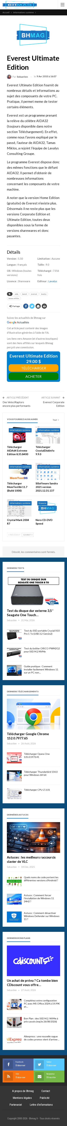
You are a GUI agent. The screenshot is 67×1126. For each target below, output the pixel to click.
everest (34, 294)
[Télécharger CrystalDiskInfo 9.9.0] (48, 434)
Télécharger (33, 368)
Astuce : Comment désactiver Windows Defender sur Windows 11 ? (41, 916)
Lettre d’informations (41, 1104)
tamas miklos (14, 298)
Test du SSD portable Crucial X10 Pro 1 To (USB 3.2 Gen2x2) (42, 632)
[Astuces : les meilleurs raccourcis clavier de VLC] (33, 837)
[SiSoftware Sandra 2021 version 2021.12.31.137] (48, 471)
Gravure (42, 503)
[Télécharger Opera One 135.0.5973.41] (14, 757)
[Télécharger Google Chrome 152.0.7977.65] (33, 714)
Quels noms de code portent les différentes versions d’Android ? (41, 879)
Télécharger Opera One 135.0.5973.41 (37, 755)
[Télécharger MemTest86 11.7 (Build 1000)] (19, 471)
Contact (45, 1091)
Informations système (20, 430)
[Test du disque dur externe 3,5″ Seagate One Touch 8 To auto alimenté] (33, 590)
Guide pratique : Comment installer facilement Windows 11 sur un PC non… (41, 669)
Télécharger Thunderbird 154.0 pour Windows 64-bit (41, 773)
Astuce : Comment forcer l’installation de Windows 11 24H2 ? (39, 898)
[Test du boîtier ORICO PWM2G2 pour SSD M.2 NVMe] (14, 652)
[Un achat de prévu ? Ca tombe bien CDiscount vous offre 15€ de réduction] (33, 961)
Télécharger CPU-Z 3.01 (37, 789)
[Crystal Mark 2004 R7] (19, 507)
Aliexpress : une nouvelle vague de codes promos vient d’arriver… (41, 1038)
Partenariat (15, 1104)
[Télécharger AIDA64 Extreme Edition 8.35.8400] (19, 434)
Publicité (44, 1098)
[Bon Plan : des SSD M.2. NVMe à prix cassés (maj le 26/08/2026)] (14, 1022)
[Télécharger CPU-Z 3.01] (14, 793)
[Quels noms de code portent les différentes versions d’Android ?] (14, 881)
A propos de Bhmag (23, 1091)
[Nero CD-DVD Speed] (48, 507)
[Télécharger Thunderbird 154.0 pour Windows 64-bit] (14, 775)
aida (16, 294)
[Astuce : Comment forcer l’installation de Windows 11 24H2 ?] (14, 899)
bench (24, 294)
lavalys (43, 294)
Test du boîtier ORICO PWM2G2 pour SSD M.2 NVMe (42, 650)
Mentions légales (22, 1098)
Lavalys (52, 281)
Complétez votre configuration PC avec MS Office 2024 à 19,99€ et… (42, 1003)
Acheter (33, 376)
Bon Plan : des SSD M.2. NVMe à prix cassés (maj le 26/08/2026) (41, 1020)
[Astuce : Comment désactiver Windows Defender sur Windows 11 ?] (14, 916)
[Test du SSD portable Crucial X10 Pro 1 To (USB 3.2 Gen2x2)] (14, 634)
